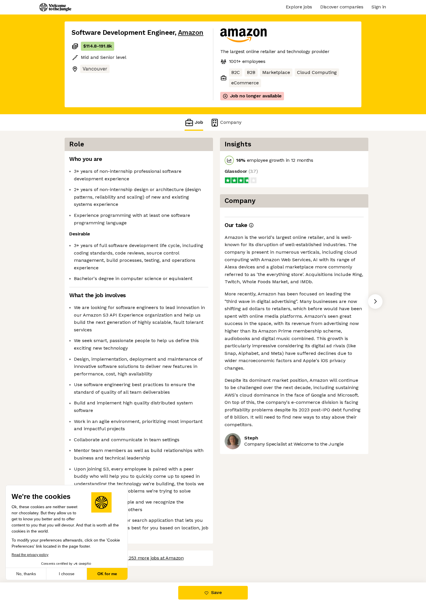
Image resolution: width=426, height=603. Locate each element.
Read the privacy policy (30, 555)
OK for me (107, 573)
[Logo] (55, 7)
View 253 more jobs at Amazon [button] (150, 558)
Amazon (190, 33)
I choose (66, 573)
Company (230, 122)
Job (199, 122)
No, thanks (26, 573)
